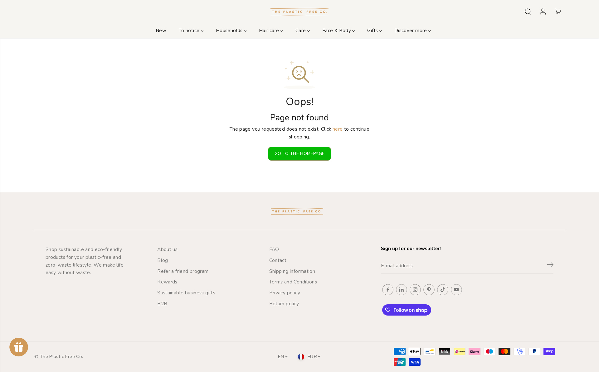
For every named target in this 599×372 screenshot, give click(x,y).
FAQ (274, 249)
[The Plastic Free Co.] (299, 11)
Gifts (373, 30)
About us (167, 249)
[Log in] (543, 11)
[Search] (528, 11)
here (338, 129)
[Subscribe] (550, 265)
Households (230, 30)
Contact (278, 260)
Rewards (167, 281)
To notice (190, 30)
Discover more (411, 30)
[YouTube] (456, 290)
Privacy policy (284, 292)
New (161, 30)
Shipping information (292, 271)
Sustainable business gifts (186, 292)
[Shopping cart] (558, 11)
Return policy (284, 303)
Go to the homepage (300, 154)
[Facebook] (388, 290)
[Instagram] (415, 290)
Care (301, 30)
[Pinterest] (429, 290)
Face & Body (337, 30)
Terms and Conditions (293, 281)
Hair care (269, 30)
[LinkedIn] (401, 290)
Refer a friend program (182, 271)
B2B (162, 303)
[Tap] (443, 290)
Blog (162, 260)
